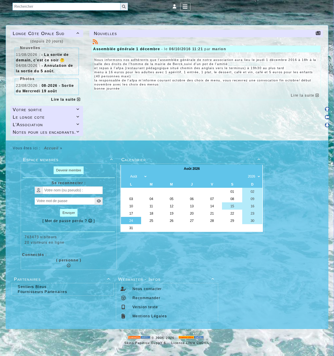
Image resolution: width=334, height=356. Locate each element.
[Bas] (327, 125)
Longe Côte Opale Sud (46, 33)
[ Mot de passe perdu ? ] (68, 221)
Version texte (144, 307)
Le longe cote (46, 117)
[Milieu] (327, 117)
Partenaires (62, 279)
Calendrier (191, 159)
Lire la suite (64, 99)
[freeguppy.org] (140, 338)
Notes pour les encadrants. (46, 132)
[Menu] (185, 7)
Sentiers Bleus (32, 287)
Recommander (145, 298)
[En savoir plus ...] (191, 338)
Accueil (51, 148)
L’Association (46, 124)
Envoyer (68, 213)
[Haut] (327, 109)
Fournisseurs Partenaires (42, 292)
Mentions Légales (149, 316)
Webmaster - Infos (166, 279)
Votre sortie (46, 109)
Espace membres (68, 159)
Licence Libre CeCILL (190, 343)
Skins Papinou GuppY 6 (146, 343)
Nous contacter (146, 289)
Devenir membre (68, 170)
